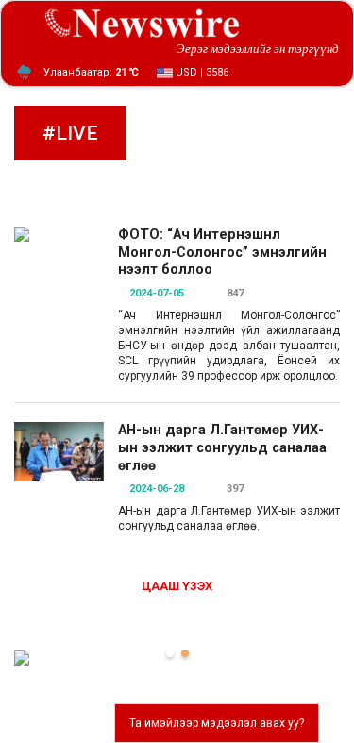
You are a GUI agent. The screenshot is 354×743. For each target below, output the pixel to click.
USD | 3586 (200, 72)
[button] (170, 653)
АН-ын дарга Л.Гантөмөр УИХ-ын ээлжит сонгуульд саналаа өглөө (222, 447)
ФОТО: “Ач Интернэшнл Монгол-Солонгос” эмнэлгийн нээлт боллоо (222, 252)
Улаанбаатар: (91, 72)
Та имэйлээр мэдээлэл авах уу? (216, 723)
